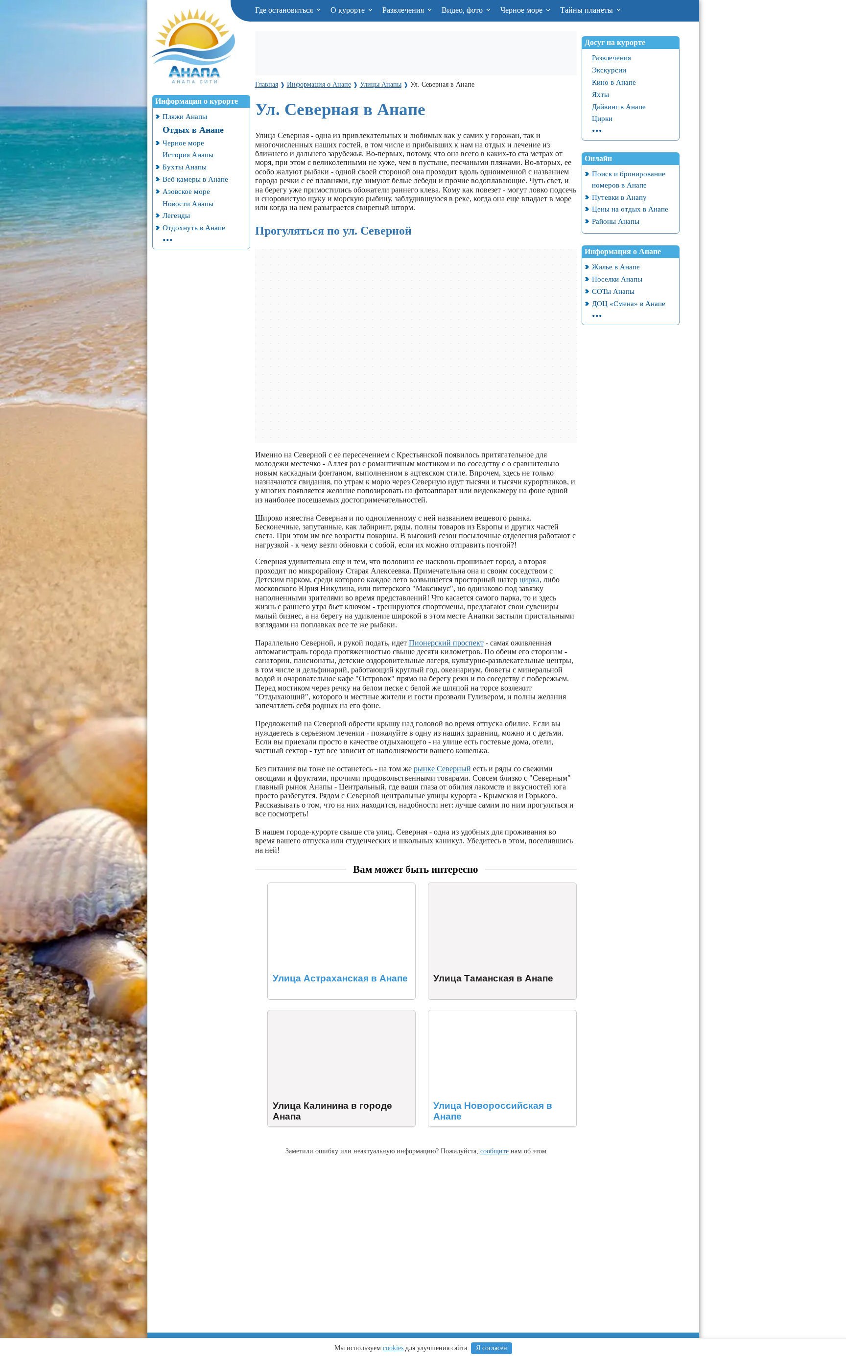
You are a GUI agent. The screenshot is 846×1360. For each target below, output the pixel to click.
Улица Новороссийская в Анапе (482, 1014)
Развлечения (404, 10)
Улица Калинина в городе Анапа (323, 1014)
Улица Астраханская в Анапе (317, 887)
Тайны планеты (587, 10)
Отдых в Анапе (193, 130)
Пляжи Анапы (185, 116)
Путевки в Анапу (619, 197)
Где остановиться (285, 10)
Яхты (600, 94)
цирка (529, 579)
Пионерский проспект (446, 643)
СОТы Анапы (613, 291)
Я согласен (491, 1348)
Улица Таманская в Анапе (472, 887)
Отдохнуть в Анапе (194, 227)
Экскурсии (609, 70)
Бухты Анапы (185, 167)
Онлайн (598, 158)
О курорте (348, 10)
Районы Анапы (615, 221)
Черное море (522, 10)
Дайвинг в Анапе (619, 106)
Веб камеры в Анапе (195, 179)
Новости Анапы (188, 203)
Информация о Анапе (623, 251)
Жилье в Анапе (616, 266)
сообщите (494, 1151)
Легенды (176, 215)
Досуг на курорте (615, 42)
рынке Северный (442, 768)
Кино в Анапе (614, 82)
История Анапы (188, 154)
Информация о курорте (196, 101)
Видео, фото (463, 10)
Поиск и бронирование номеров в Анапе (628, 179)
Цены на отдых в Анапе (630, 209)
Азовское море (186, 191)
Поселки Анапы (617, 279)
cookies (393, 1348)
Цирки (602, 118)
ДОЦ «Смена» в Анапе (628, 303)
